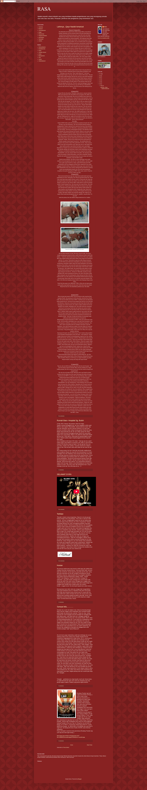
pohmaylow (41, 37)
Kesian (60, 565)
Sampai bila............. (65, 607)
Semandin (41, 39)
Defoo (40, 54)
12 (100, 82)
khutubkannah (42, 48)
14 (100, 83)
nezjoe (40, 59)
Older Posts (89, 745)
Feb (101, 85)
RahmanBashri (42, 47)
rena (40, 57)
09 (100, 78)
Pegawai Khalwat (43, 35)
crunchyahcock (42, 30)
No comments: (62, 416)
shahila (40, 41)
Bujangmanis (42, 55)
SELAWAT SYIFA (64, 474)
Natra (105, 26)
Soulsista (41, 27)
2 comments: (61, 469)
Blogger (79, 779)
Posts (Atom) (66, 747)
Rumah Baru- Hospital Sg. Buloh (70, 420)
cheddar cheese (42, 52)
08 (100, 76)
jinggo (40, 32)
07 (100, 74)
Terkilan (60, 514)
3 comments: (61, 685)
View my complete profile (103, 38)
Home (71, 745)
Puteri (40, 50)
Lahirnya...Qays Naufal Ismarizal (70, 27)
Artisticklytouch (42, 61)
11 (100, 80)
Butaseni (41, 28)
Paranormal (41, 34)
